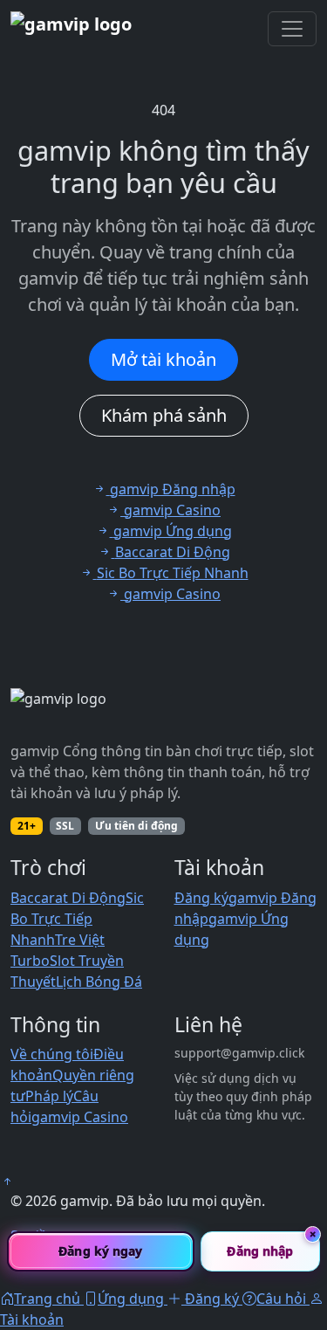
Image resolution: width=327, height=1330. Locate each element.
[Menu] (292, 28)
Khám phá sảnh (164, 415)
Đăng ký (201, 897)
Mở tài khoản (163, 359)
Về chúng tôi (51, 1054)
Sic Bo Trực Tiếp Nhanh (77, 918)
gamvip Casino (79, 1117)
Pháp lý (49, 1096)
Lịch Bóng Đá (99, 981)
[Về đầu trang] (7, 1181)
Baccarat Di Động (68, 897)
